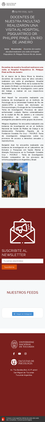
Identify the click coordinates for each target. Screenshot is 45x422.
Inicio (6, 49)
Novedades (16, 49)
